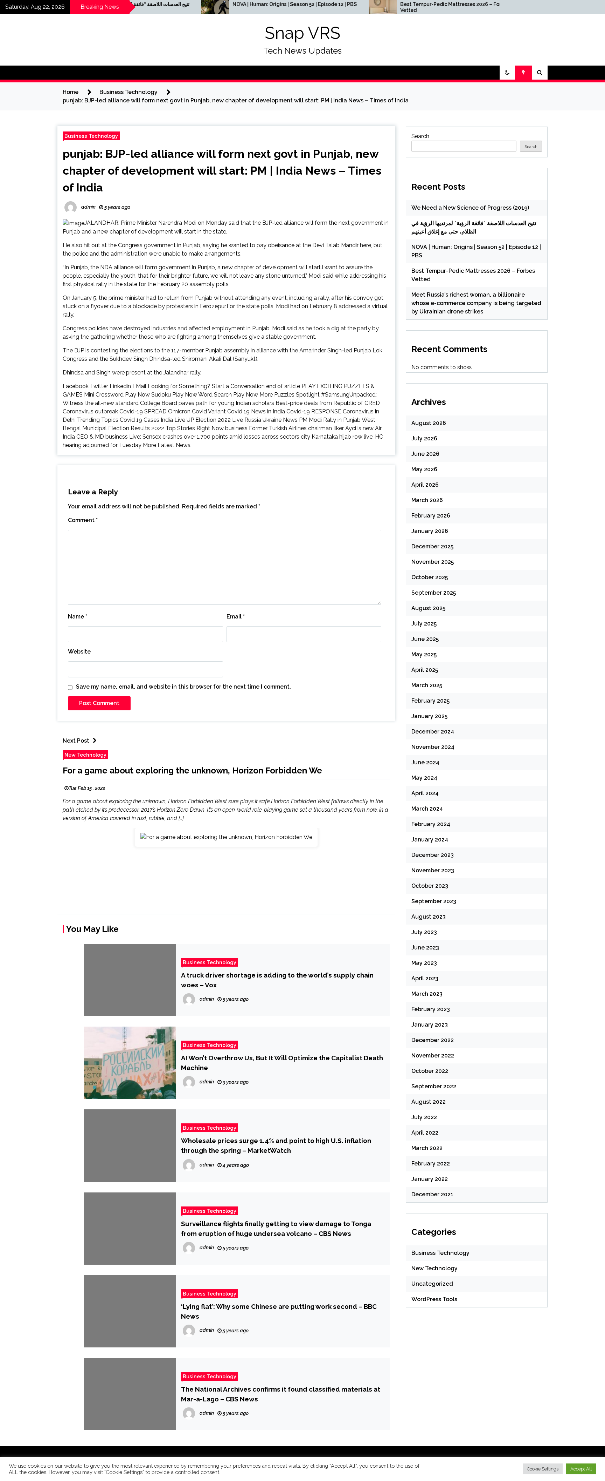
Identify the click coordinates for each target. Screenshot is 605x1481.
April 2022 (424, 1132)
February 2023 (430, 1009)
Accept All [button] (581, 1469)
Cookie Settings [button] (542, 1469)
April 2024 (425, 793)
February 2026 (430, 515)
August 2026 (428, 423)
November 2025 (432, 562)
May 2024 (424, 778)
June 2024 (425, 762)
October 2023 (429, 885)
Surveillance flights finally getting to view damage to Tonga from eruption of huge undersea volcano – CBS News (276, 1228)
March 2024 (427, 808)
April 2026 (425, 484)
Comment (83, 520)
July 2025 (424, 623)
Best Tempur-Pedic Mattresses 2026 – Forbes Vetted (399, 7)
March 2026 (427, 500)
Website (79, 651)
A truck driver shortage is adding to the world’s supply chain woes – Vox (277, 980)
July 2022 (424, 1117)
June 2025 (425, 639)
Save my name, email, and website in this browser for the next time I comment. (183, 686)
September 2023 (433, 901)
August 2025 (428, 608)
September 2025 (433, 592)
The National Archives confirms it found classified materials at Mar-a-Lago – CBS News (280, 1394)
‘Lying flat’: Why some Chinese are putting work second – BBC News (279, 1311)
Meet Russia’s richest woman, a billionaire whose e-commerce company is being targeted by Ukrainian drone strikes (476, 303)
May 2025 (424, 654)
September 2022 (433, 1086)
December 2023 (432, 855)
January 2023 (429, 1024)
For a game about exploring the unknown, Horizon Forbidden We (192, 770)
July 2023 (424, 932)
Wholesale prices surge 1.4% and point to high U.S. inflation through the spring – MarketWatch (276, 1145)
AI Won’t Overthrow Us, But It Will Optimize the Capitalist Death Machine (282, 1062)
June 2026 (425, 454)
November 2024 (432, 747)
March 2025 (426, 685)
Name (77, 616)
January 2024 (429, 839)
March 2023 (427, 993)
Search (420, 136)
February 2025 (430, 700)
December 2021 (432, 1194)
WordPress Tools (434, 1299)
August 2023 (428, 916)
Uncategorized (432, 1283)
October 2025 (429, 577)
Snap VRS (302, 33)
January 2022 (429, 1179)
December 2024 (432, 731)
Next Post (76, 740)
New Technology (85, 755)
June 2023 (425, 947)
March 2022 (427, 1148)
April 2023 (424, 978)
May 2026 (424, 469)
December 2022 (432, 1040)
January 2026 (429, 531)
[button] (507, 73)
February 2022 (430, 1163)
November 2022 (432, 1055)
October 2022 (429, 1071)
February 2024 (430, 824)
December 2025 (432, 546)
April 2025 (424, 670)
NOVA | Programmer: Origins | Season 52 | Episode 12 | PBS (238, 4)
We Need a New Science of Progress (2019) (470, 207)
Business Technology (91, 136)
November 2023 (432, 870)
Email (236, 616)
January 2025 (429, 716)
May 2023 (424, 963)
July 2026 (424, 438)
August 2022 (428, 1101)
